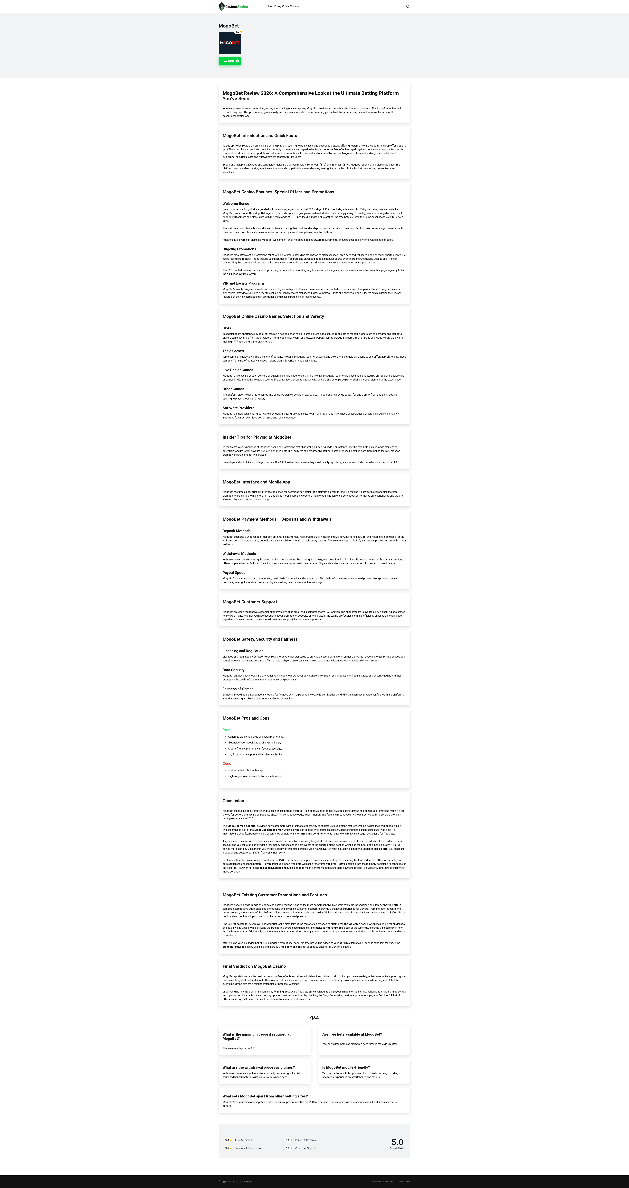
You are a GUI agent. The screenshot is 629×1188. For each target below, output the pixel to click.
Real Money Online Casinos (283, 6)
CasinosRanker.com (244, 1181)
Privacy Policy (404, 1182)
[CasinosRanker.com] (233, 6)
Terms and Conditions (383, 1182)
